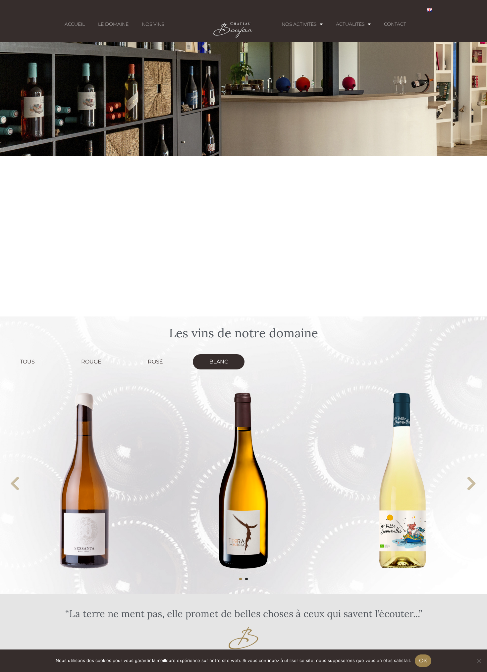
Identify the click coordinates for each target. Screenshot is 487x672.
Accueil (75, 24)
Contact (395, 24)
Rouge (91, 362)
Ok (423, 660)
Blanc (218, 362)
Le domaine (113, 24)
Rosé (155, 362)
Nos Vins (153, 24)
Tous (27, 362)
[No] (478, 660)
